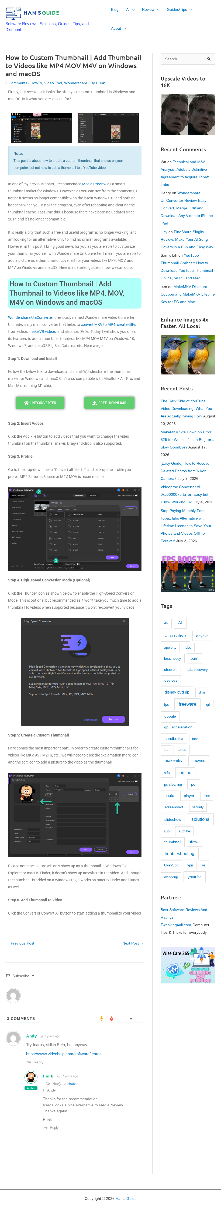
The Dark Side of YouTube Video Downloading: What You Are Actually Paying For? (186, 408)
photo (169, 796)
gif (208, 704)
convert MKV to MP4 (98, 324)
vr (203, 865)
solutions (200, 819)
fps (166, 704)
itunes (181, 750)
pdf (193, 784)
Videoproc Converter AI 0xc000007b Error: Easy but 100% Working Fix (184, 494)
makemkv (173, 760)
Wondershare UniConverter (30, 317)
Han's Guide (126, 1198)
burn (194, 658)
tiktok (194, 842)
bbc (188, 647)
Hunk (48, 1076)
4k (166, 623)
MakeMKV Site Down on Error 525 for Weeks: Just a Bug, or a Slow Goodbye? (188, 439)
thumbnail (172, 842)
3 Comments (16, 83)
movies (198, 760)
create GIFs (126, 324)
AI (180, 622)
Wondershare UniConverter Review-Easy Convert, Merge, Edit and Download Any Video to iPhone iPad (187, 208)
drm (202, 692)
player (189, 796)
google (170, 716)
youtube (195, 877)
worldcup (171, 877)
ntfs (167, 773)
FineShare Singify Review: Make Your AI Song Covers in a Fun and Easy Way (187, 239)
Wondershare (75, 83)
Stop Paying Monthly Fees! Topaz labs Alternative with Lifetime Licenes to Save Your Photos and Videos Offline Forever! (186, 525)
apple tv (170, 647)
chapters (171, 670)
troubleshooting (179, 853)
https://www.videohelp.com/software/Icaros (64, 1054)
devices (170, 680)
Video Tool (53, 83)
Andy (31, 1036)
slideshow (172, 819)
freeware (187, 704)
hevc (195, 739)
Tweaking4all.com (176, 925)
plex (206, 796)
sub (167, 831)
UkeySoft (171, 865)
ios (166, 750)
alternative (175, 635)
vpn (190, 865)
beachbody (172, 659)
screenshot (173, 807)
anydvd (202, 636)
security (197, 807)
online (185, 772)
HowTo (36, 83)
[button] (132, 9)
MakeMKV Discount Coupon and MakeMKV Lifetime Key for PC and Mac (188, 294)
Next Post (133, 943)
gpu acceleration (178, 727)
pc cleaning (173, 784)
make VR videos (42, 331)
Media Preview (94, 184)
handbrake (173, 738)
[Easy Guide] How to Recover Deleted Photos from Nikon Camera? (186, 471)
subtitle (184, 831)
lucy (164, 232)
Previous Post (20, 943)
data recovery (197, 670)
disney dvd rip (177, 692)
